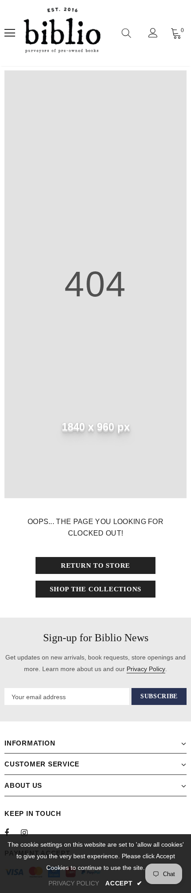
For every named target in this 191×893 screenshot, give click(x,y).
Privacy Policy (146, 668)
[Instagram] (29, 832)
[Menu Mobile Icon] (9, 33)
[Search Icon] (126, 33)
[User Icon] (153, 32)
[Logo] (62, 33)
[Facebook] (12, 832)
